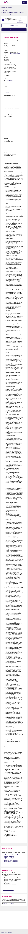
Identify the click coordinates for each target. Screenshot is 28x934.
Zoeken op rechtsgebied (9, 858)
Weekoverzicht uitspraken (8, 903)
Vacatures (2, 932)
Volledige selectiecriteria (8, 890)
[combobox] (14, 87)
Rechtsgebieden (7, 55)
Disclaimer (9, 932)
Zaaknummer (7, 49)
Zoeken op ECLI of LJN (9, 857)
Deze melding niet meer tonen (20, 19)
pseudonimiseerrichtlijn (11, 20)
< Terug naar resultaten (14, 29)
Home (2, 7)
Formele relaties (6, 53)
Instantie (6, 40)
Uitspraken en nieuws (8, 7)
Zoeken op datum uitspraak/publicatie (12, 854)
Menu (24, 2)
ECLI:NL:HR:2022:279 (15, 53)
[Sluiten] (25, 19)
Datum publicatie (6, 46)
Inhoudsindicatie (7, 62)
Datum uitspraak (6, 43)
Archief (6, 932)
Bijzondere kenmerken (6, 60)
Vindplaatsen (7, 77)
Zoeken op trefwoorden (9, 856)
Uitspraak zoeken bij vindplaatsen (11, 861)
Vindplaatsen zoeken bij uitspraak (11, 860)
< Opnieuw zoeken (14, 25)
